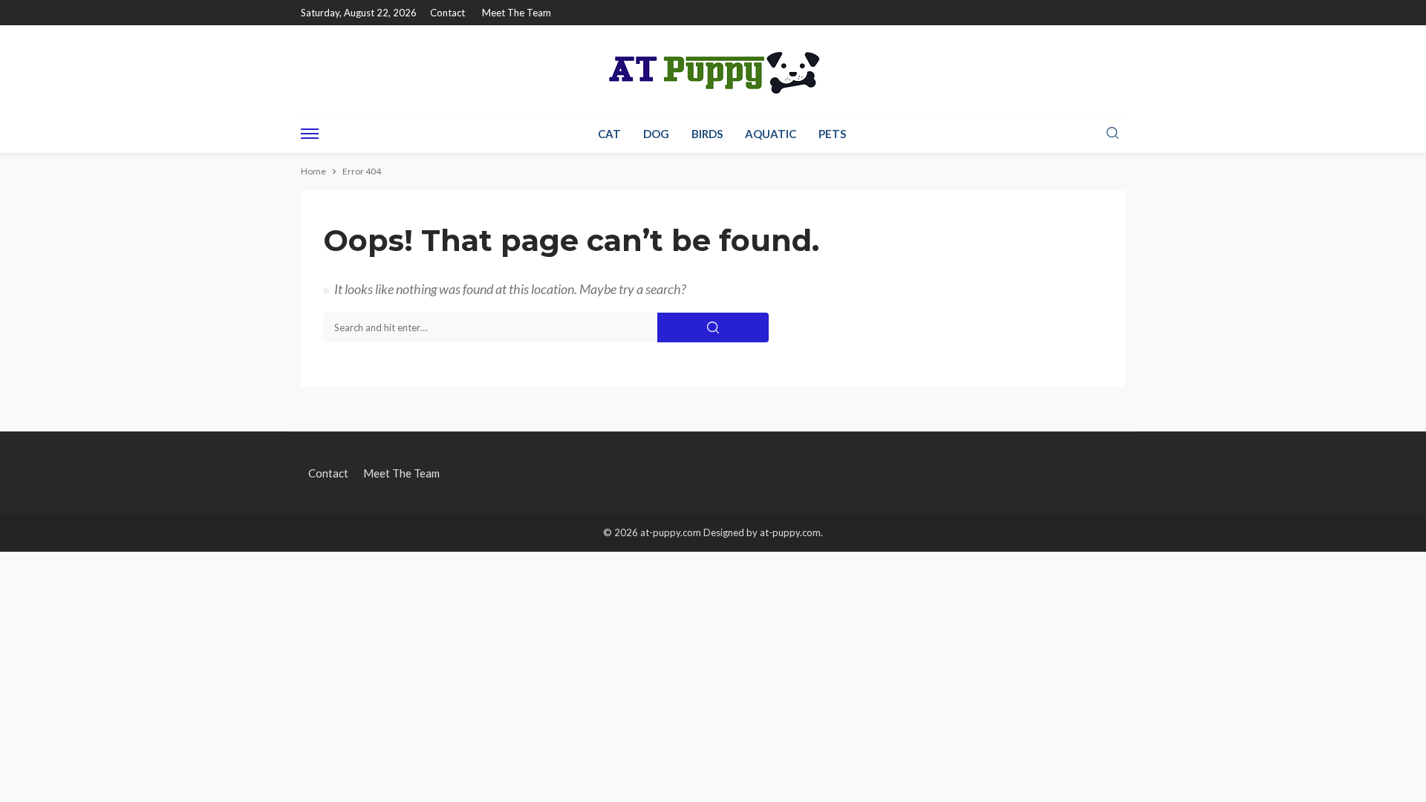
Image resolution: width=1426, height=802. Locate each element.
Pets (832, 133)
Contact (447, 13)
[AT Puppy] (713, 69)
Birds (707, 133)
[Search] (1112, 133)
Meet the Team (516, 13)
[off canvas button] (310, 133)
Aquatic (770, 133)
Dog (656, 133)
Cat (609, 133)
